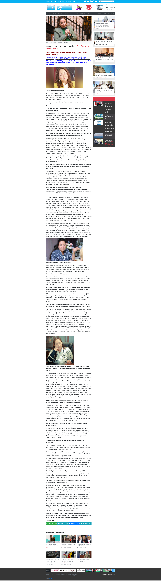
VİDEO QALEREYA (111, 7)
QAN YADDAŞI (111, 13)
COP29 (104, 576)
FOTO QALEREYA (110, 4)
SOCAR (54, 13)
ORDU (66, 13)
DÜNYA (89, 13)
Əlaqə (74, 1)
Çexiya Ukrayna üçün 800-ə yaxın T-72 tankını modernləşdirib (52, 561)
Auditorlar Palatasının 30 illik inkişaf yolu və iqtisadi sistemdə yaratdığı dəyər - (103, 75)
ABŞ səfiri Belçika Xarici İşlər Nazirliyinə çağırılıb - (68, 561)
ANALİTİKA (77, 13)
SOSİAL (71, 13)
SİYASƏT (49, 13)
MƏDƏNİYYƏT (83, 13)
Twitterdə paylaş (86, 523)
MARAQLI (94, 13)
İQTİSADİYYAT (60, 13)
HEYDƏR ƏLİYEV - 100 (111, 576)
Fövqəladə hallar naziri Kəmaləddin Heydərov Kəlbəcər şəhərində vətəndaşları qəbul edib (103, 43)
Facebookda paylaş (75, 523)
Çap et (66, 42)
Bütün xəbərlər (61, 1)
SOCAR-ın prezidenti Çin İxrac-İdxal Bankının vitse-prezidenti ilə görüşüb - (104, 92)
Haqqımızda (68, 1)
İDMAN (99, 13)
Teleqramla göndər (63, 523)
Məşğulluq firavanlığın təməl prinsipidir (109, 116)
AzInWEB (50, 578)
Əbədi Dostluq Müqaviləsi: (109, 143)
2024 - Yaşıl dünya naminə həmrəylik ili (93, 576)
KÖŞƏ (105, 13)
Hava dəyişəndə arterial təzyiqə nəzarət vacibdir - (52, 546)
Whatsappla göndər (52, 523)
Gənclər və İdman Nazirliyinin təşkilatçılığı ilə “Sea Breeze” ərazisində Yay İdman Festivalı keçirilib (102, 26)
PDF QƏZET (109, 9)
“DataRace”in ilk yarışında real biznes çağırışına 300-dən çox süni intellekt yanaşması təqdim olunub (104, 59)
